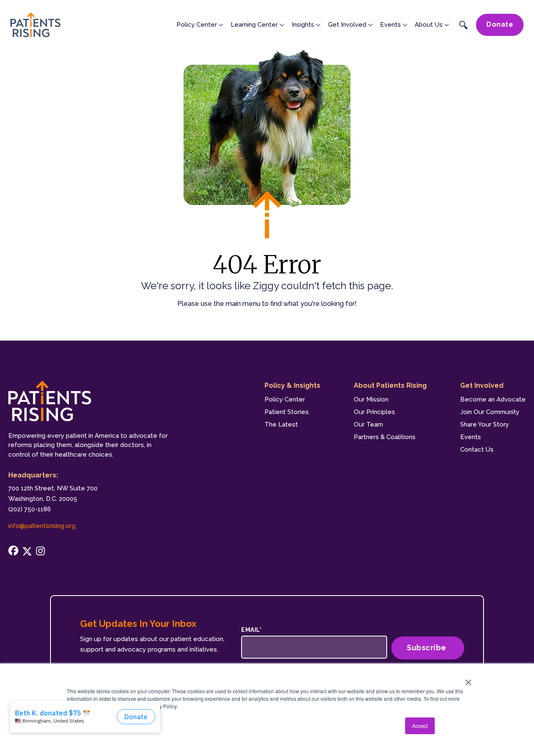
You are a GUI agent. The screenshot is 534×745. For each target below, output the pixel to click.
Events (390, 24)
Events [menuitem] (470, 437)
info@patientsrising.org (42, 526)
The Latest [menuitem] (281, 424)
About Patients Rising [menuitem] (390, 385)
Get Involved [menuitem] (482, 385)
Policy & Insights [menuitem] (292, 385)
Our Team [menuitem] (368, 424)
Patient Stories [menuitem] (286, 412)
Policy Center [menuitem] (284, 399)
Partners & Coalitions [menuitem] (385, 437)
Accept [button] (420, 725)
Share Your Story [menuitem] (484, 424)
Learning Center (254, 24)
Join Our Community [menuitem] (489, 412)
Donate (499, 24)
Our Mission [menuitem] (371, 399)
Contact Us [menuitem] (477, 449)
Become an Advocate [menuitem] (493, 399)
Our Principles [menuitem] (374, 412)
